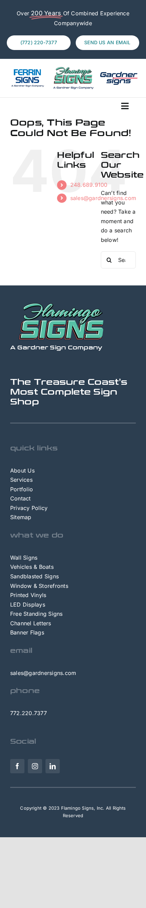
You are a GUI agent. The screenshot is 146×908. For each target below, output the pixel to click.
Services (21, 479)
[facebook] (17, 766)
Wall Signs (23, 557)
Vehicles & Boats (32, 566)
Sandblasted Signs (34, 576)
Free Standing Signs (36, 613)
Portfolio (21, 489)
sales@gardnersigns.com (43, 673)
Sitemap (21, 517)
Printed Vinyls (28, 595)
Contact (20, 498)
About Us (22, 470)
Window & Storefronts (39, 585)
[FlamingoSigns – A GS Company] (73, 68)
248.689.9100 (89, 184)
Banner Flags (27, 632)
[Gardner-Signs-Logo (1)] (119, 74)
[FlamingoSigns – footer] (61, 305)
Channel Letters (30, 623)
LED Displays (27, 604)
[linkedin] (52, 766)
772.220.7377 (28, 713)
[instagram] (35, 766)
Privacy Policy (29, 508)
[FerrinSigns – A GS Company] (27, 70)
